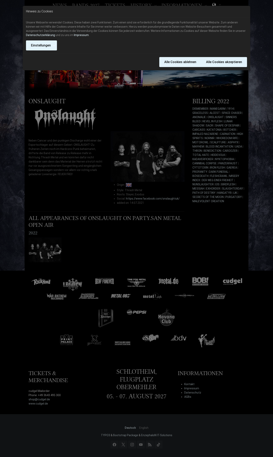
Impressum (81, 35)
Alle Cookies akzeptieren (224, 62)
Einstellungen (41, 45)
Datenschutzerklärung (40, 35)
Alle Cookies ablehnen (180, 62)
